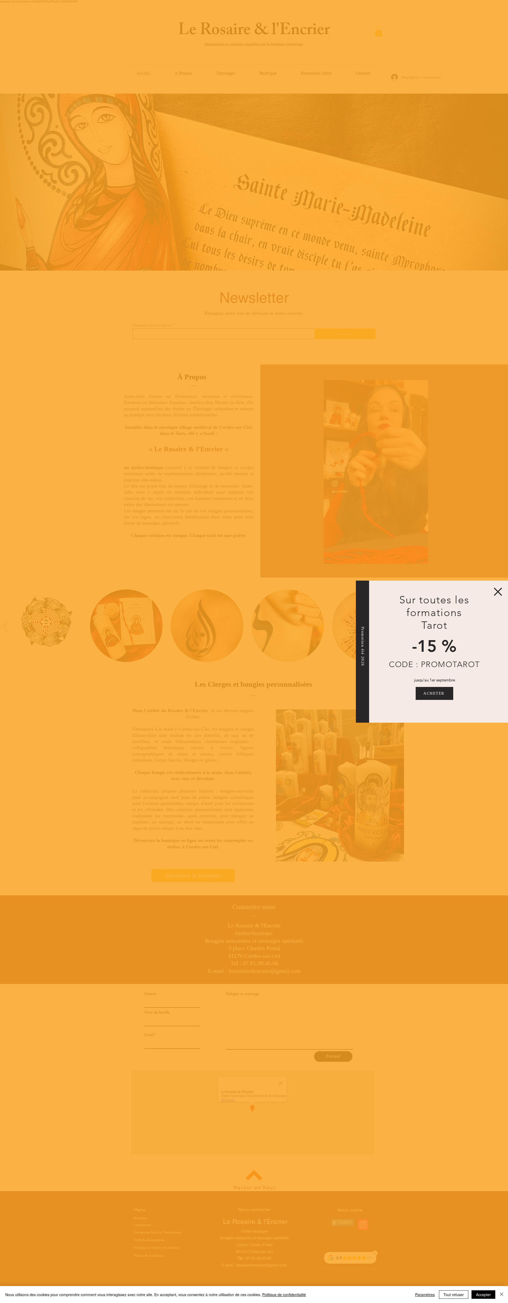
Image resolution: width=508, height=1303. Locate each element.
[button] (498, 592)
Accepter (483, 1294)
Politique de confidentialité (284, 1294)
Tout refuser (453, 1294)
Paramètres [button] (425, 1294)
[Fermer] (501, 1294)
